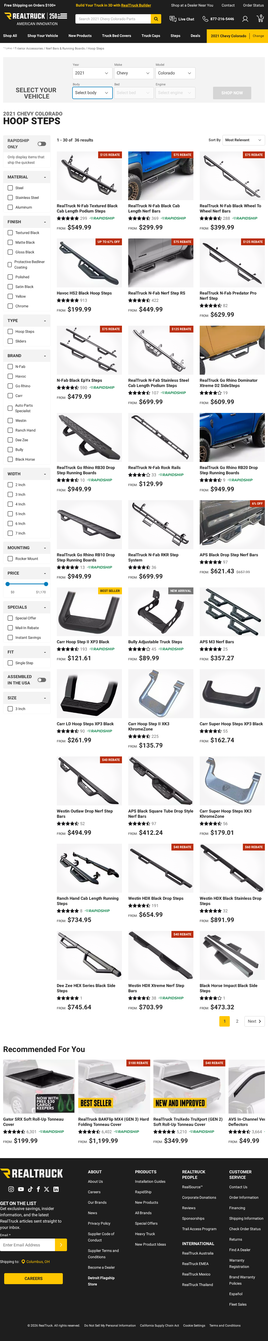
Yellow (20, 296)
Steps (175, 36)
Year (76, 65)
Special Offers (146, 1223)
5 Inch (20, 514)
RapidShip (143, 1192)
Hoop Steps (24, 331)
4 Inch (20, 504)
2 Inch (20, 485)
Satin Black (24, 287)
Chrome (21, 306)
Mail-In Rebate (27, 628)
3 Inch (20, 494)
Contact (228, 5)
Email (5, 1235)
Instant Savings (28, 637)
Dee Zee (21, 440)
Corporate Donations (199, 1197)
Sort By (215, 140)
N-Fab (20, 366)
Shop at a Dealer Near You (192, 5)
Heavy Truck (145, 1234)
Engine (160, 84)
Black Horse (25, 459)
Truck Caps (151, 36)
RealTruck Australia (198, 1253)
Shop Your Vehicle (42, 36)
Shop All (10, 36)
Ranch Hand (25, 430)
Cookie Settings (194, 1325)
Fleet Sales (238, 1304)
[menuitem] (10, 36)
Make (118, 65)
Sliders (20, 341)
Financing (237, 1208)
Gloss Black (24, 252)
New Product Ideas (150, 1244)
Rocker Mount (26, 559)
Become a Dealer (101, 1267)
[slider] (7, 584)
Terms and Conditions (225, 1325)
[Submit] (61, 1245)
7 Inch (20, 533)
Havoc (20, 376)
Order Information (244, 1197)
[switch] (26, 144)
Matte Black (25, 242)
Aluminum (23, 207)
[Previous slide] (8, 1102)
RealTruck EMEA (195, 1264)
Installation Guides (150, 1181)
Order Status (253, 5)
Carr (19, 396)
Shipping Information (246, 1218)
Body (76, 84)
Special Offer (25, 618)
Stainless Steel (27, 197)
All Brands (143, 1213)
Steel (19, 188)
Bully (19, 450)
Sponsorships (193, 1218)
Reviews (189, 1208)
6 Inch (20, 523)
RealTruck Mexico (196, 1274)
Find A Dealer (239, 1250)
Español (235, 1294)
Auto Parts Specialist (24, 408)
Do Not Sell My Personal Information (110, 1325)
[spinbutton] (12, 592)
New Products (80, 36)
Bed (117, 84)
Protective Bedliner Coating (29, 264)
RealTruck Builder (136, 5)
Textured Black (27, 233)
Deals (195, 36)
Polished (22, 277)
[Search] (156, 19)
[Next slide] (259, 1102)
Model (160, 65)
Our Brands (97, 1202)
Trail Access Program (199, 1229)
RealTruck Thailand (197, 1285)
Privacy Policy (99, 1223)
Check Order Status (245, 1229)
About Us (95, 1181)
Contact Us (238, 1187)
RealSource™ (192, 1187)
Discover (10, 49)
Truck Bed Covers (116, 36)
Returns (235, 1239)
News (92, 1213)
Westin (20, 420)
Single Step (24, 663)
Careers (94, 1192)
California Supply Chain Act (159, 1325)
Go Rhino (22, 386)
